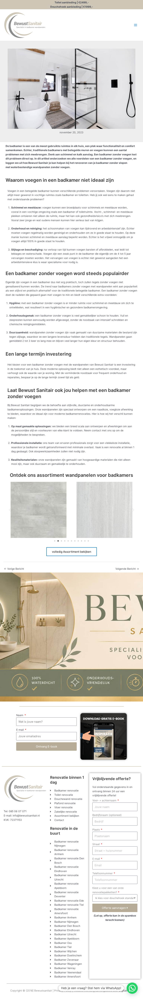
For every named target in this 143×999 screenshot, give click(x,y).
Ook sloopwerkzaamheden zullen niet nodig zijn (57, 451)
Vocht (97, 211)
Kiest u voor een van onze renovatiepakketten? (108, 890)
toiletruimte (86, 211)
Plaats (96, 829)
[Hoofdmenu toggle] (135, 25)
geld (76, 377)
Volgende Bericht (127, 568)
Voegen (11, 190)
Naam (20, 715)
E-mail (20, 729)
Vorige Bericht (14, 568)
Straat (96, 844)
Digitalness (125, 990)
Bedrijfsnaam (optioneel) (107, 815)
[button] (9, 510)
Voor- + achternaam (104, 800)
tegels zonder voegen (105, 282)
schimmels (94, 207)
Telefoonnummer (102, 873)
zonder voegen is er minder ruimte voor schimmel (74, 303)
